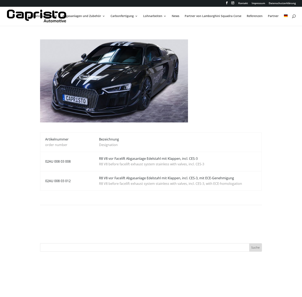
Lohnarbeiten (152, 16)
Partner (273, 16)
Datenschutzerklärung (282, 3)
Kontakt (243, 3)
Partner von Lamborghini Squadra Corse (213, 16)
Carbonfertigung (122, 16)
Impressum (258, 3)
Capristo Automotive (42, 16)
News (175, 16)
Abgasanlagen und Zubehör (81, 16)
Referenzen (255, 16)
